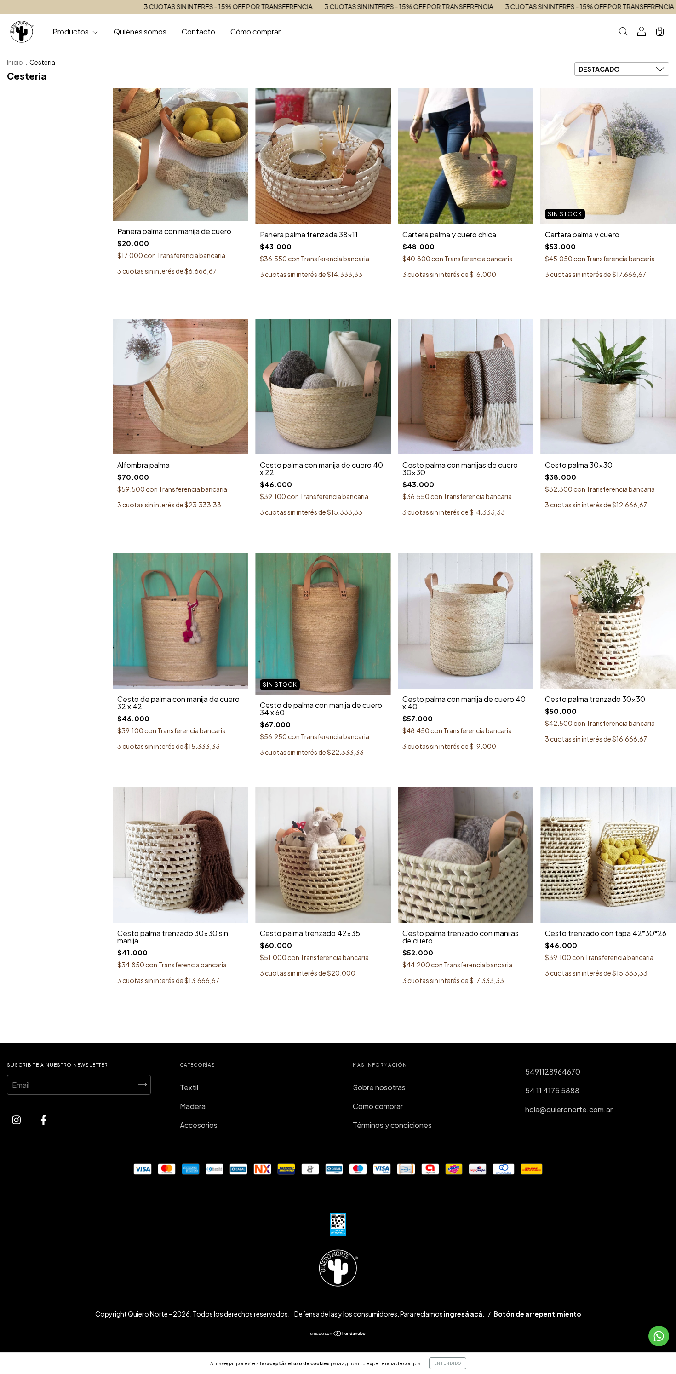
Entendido (447, 1363)
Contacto (198, 31)
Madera (193, 1106)
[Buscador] (623, 32)
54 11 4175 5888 (552, 1090)
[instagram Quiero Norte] (17, 1120)
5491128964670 (552, 1071)
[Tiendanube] (338, 1334)
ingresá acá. (464, 1314)
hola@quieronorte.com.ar (569, 1109)
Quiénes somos (140, 31)
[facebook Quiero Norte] (43, 1120)
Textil (189, 1087)
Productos (71, 31)
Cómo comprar (255, 31)
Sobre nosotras (379, 1087)
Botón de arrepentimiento (537, 1314)
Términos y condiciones (392, 1125)
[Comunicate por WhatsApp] (658, 1336)
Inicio (15, 62)
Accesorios (199, 1125)
